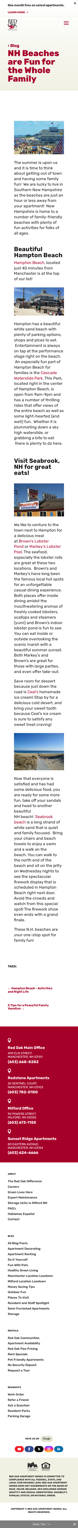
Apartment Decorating (24, 1248)
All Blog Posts (18, 1243)
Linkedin (58, 1449)
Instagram (48, 1449)
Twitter (39, 1449)
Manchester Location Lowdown (30, 1276)
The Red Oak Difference (25, 1181)
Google (47, 1439)
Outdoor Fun (17, 1292)
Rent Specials (18, 1354)
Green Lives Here (20, 1192)
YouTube (19, 1449)
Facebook (29, 1449)
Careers (13, 1186)
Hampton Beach (29, 262)
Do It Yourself (18, 1259)
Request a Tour (19, 1370)
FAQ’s (12, 1208)
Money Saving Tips (21, 1287)
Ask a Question (19, 1405)
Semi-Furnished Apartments (29, 1308)
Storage (13, 1314)
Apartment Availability (24, 1343)
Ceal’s (32, 691)
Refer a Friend (18, 1400)
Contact (14, 1219)
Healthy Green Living (23, 1270)
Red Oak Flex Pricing (23, 1349)
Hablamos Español (21, 1214)
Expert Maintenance (22, 1197)
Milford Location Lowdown (27, 1281)
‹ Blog (13, 45)
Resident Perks (19, 1411)
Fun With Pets (18, 1265)
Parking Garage (19, 1416)
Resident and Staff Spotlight (28, 1303)
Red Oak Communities (24, 1338)
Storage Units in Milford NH (27, 1203)
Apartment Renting (22, 1254)
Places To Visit (18, 1297)
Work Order (16, 1394)
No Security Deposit (22, 1365)
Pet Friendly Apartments (26, 1359)
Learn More (16, 12)
